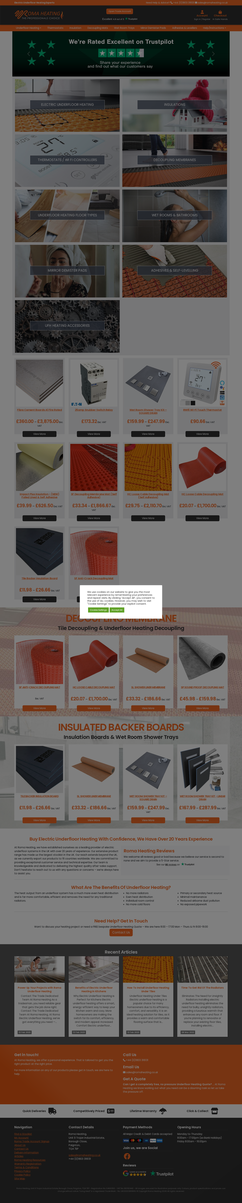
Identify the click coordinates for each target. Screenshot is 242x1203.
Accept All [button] (117, 610)
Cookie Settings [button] (98, 610)
